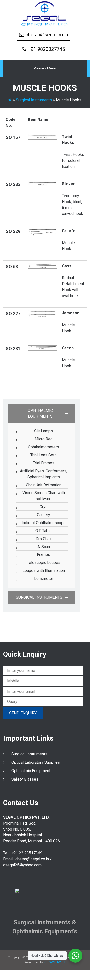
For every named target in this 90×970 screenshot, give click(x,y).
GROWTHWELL (55, 962)
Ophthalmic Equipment (31, 770)
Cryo (44, 506)
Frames (43, 554)
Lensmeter (43, 578)
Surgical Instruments (34, 100)
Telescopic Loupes (43, 562)
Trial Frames (43, 463)
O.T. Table (44, 530)
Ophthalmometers (43, 447)
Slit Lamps (43, 431)
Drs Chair (44, 538)
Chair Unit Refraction (44, 485)
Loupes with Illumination (43, 570)
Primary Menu (45, 68)
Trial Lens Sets (43, 455)
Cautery (43, 514)
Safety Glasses (25, 779)
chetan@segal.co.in (47, 35)
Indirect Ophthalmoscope (44, 522)
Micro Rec (43, 439)
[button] (42, 413)
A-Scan (44, 546)
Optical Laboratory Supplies (36, 762)
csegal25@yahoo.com (22, 865)
